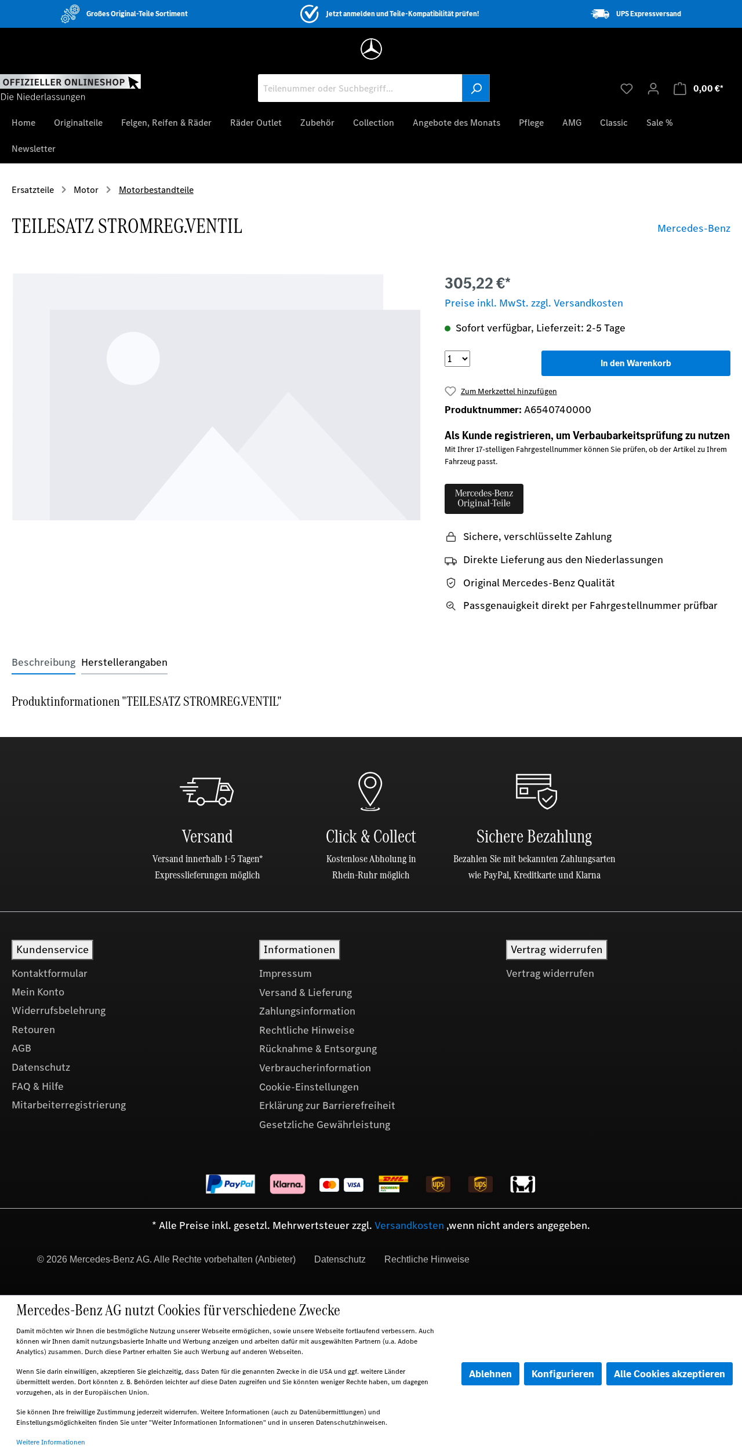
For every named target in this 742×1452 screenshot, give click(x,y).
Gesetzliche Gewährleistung (324, 1125)
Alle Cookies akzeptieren (669, 1374)
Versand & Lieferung (305, 992)
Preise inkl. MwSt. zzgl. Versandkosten (534, 303)
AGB (21, 1048)
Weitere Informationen (50, 1442)
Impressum (285, 973)
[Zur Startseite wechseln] (70, 87)
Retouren (33, 1030)
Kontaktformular (50, 973)
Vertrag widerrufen (550, 973)
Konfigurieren (563, 1374)
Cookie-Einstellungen (309, 1087)
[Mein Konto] (653, 88)
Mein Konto (38, 992)
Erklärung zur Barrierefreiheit (327, 1105)
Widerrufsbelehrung (59, 1010)
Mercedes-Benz (693, 228)
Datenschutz (41, 1067)
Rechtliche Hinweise (307, 1030)
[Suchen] (476, 88)
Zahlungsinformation (307, 1011)
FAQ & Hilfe (38, 1086)
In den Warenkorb (636, 363)
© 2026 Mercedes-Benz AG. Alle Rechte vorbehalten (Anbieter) (166, 1259)
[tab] (43, 662)
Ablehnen (490, 1374)
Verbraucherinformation (315, 1068)
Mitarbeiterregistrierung (69, 1105)
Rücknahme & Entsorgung (318, 1049)
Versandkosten (409, 1225)
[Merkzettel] (626, 88)
